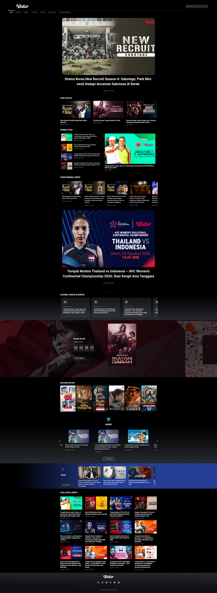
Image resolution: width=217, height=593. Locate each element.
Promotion (52, 12)
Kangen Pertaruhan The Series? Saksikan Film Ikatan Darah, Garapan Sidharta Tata (87, 164)
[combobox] (197, 6)
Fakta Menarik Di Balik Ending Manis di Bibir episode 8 (73, 121)
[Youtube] (114, 582)
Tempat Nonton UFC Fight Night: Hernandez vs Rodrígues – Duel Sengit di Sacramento (120, 563)
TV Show (34, 12)
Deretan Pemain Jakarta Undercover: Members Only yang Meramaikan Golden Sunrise (141, 121)
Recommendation (64, 12)
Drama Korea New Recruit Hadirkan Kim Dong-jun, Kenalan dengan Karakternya (88, 482)
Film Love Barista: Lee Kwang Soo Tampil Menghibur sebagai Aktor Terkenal (71, 538)
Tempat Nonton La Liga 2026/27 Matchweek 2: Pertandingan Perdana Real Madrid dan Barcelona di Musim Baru (145, 564)
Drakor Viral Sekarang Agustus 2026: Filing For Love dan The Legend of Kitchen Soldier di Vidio (140, 482)
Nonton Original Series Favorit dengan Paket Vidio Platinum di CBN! (119, 538)
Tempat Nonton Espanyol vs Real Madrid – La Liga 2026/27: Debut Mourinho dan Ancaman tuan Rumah (95, 564)
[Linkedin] (118, 582)
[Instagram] (98, 582)
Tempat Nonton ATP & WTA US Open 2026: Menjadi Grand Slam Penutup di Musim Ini (87, 155)
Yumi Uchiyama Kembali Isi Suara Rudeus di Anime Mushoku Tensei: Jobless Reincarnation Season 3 (78, 447)
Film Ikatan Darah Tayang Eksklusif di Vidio (106, 120)
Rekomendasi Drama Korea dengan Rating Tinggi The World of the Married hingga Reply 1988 (114, 482)
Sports (42, 12)
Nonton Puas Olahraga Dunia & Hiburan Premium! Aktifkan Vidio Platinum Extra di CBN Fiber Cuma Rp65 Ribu (70, 564)
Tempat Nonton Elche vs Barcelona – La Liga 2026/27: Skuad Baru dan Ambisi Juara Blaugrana (144, 538)
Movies (18, 12)
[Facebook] (106, 582)
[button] (101, 93)
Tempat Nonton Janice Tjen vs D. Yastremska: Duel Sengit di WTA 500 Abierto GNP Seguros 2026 (85, 136)
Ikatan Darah (79, 338)
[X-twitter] (110, 582)
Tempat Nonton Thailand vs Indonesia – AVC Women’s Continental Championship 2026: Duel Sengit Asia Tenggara (135, 311)
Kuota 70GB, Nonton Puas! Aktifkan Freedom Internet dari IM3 (85, 145)
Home (11, 12)
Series (26, 12)
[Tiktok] (102, 582)
